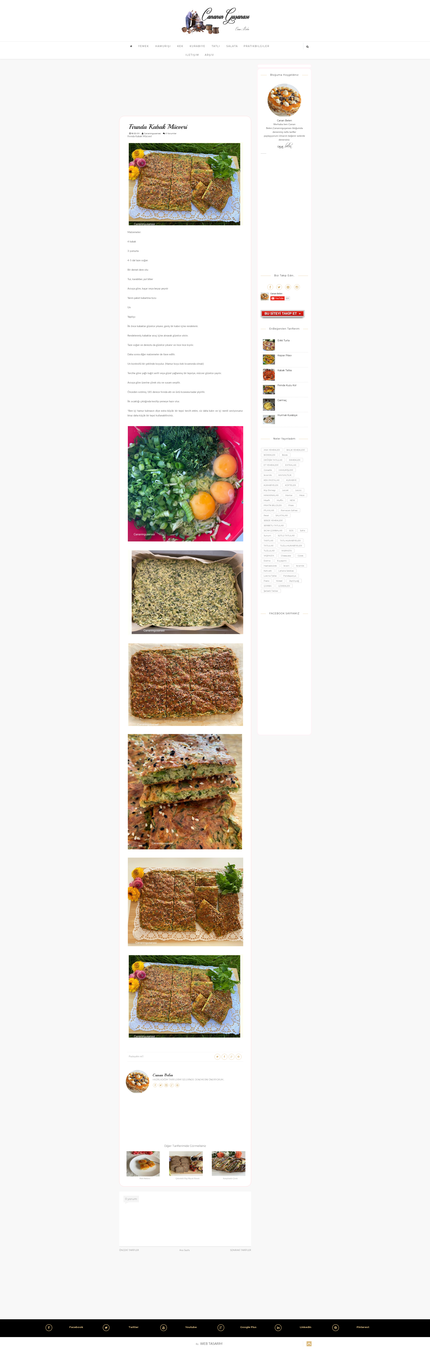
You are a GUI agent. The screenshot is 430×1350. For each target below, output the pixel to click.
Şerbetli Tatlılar (271, 591)
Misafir (267, 500)
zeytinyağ (294, 581)
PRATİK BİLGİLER (273, 505)
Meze (301, 495)
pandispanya (289, 576)
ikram (286, 565)
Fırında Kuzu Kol (286, 385)
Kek (180, 46)
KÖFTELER (290, 485)
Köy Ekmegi (269, 490)
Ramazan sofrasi (289, 510)
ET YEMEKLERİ (271, 465)
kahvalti (268, 570)
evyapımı (282, 560)
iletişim (192, 54)
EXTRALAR (290, 465)
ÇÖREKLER (284, 586)
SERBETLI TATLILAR (274, 525)
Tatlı (216, 46)
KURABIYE (291, 480)
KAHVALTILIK (284, 475)
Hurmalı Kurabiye (287, 415)
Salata (232, 46)
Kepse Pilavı (284, 355)
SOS (291, 530)
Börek (285, 455)
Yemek (143, 46)
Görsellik (268, 470)
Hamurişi (163, 46)
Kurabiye (197, 46)
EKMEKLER (294, 460)
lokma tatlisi (270, 576)
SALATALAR (281, 515)
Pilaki (291, 505)
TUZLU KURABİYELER (291, 545)
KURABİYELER (271, 485)
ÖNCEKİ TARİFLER (129, 1250)
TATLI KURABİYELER (290, 540)
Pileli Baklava (145, 1178)
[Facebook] (270, 287)
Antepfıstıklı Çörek (230, 1178)
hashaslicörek (270, 565)
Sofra (302, 530)
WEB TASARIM (211, 1343)
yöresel (279, 581)
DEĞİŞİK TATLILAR (273, 460)
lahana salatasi (286, 570)
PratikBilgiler (256, 46)
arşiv (209, 54)
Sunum (267, 535)
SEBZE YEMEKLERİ (273, 520)
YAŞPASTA (269, 555)
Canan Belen (163, 1075)
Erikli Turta (283, 340)
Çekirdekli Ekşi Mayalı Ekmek (188, 1178)
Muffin (280, 500)
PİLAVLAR (269, 510)
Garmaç (282, 400)
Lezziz (298, 490)
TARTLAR (268, 540)
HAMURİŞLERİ (286, 470)
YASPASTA (286, 550)
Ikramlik (268, 475)
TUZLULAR (269, 550)
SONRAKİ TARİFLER (240, 1250)
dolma (267, 560)
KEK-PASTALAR (272, 480)
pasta (266, 581)
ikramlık (300, 565)
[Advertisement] (185, 87)
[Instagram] (297, 287)
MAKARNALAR (271, 495)
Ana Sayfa (184, 1250)
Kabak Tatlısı (284, 370)
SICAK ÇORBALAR (273, 530)
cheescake (286, 555)
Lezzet (285, 490)
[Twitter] (279, 287)
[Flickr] (288, 287)
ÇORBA (268, 586)
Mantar (289, 495)
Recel (266, 515)
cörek (300, 555)
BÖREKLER (269, 455)
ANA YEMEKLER (272, 450)
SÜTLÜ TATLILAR (286, 535)
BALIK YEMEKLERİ (296, 450)
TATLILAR (268, 545)
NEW (292, 500)
